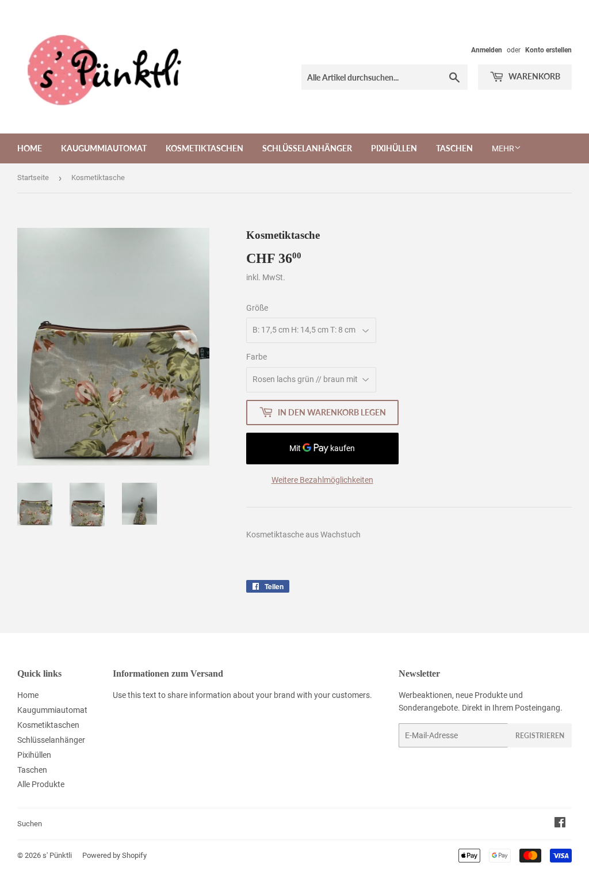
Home (29, 148)
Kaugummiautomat (104, 148)
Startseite (33, 177)
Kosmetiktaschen (204, 148)
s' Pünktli (57, 855)
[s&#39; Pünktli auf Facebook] (560, 824)
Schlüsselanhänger (307, 148)
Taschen (454, 148)
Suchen (29, 823)
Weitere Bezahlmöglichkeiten (322, 479)
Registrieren (539, 735)
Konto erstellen (548, 50)
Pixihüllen (394, 148)
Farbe (256, 356)
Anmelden (486, 50)
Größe (257, 307)
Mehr (503, 148)
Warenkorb (533, 76)
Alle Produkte (40, 784)
